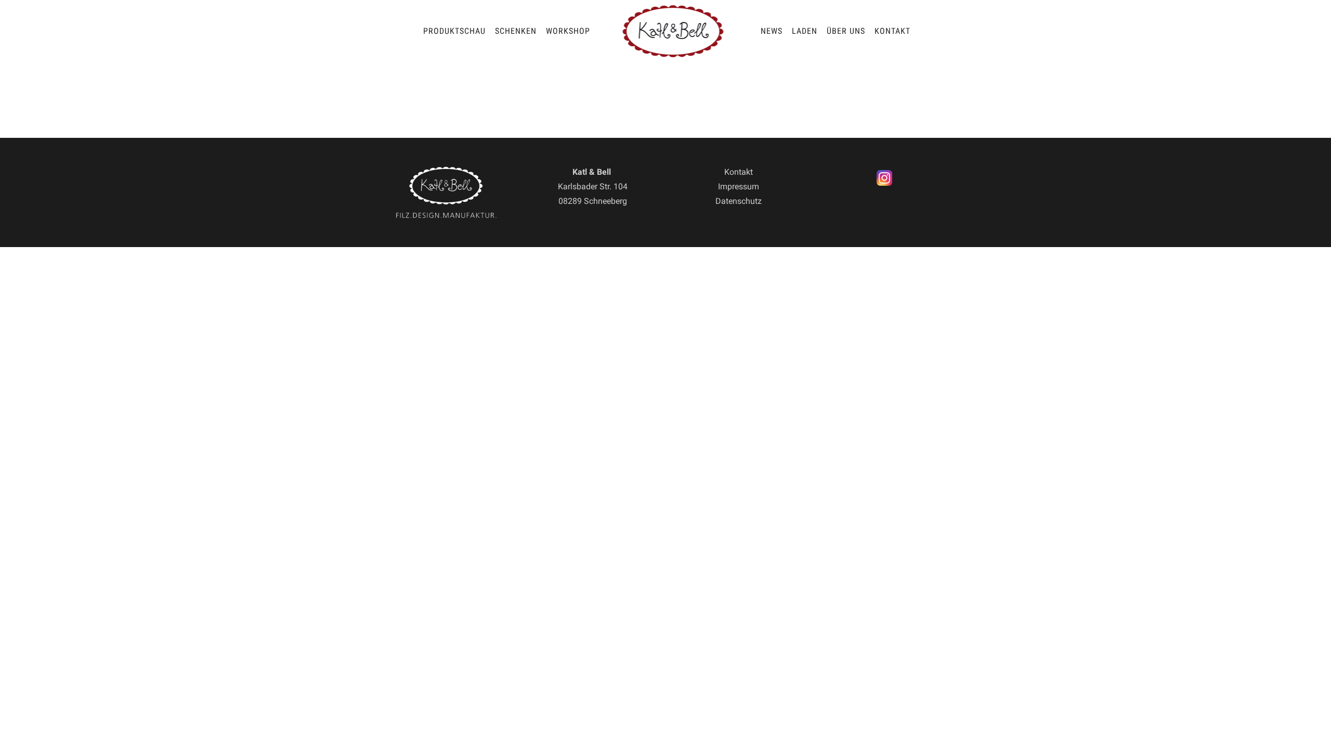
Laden (804, 31)
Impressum (738, 186)
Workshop (568, 31)
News (771, 31)
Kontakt (892, 31)
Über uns (846, 31)
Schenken (516, 31)
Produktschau (454, 31)
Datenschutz (738, 201)
